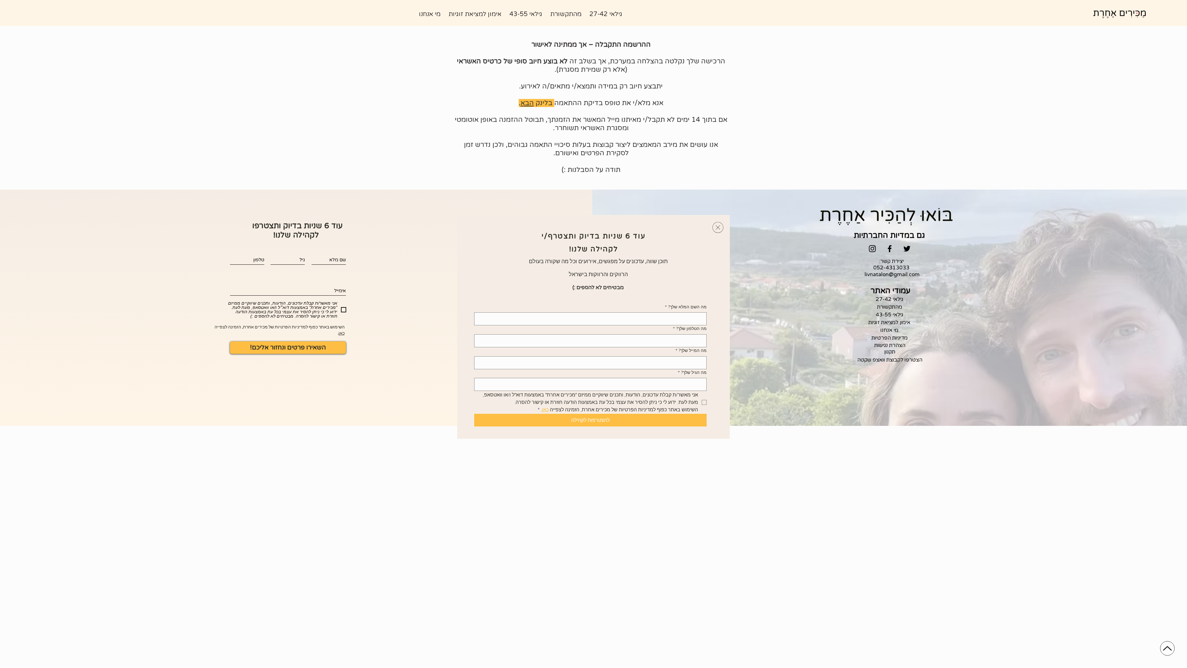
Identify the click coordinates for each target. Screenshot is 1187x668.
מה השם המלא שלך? (686, 307)
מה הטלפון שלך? (690, 328)
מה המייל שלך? (691, 350)
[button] (718, 227)
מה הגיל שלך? (692, 372)
